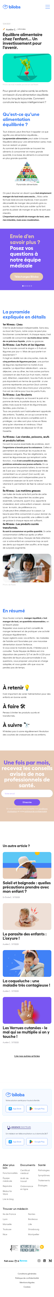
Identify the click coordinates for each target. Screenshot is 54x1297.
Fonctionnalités (10, 1173)
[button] (23, 286)
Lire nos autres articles (27, 1056)
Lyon (5, 1219)
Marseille (7, 1224)
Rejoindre (7, 1186)
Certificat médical (25, 1171)
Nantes (31, 1214)
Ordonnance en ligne (26, 1187)
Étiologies (42, 1185)
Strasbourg (33, 1229)
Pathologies (44, 1170)
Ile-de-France (9, 1214)
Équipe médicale (7, 1179)
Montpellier (33, 1234)
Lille (30, 1224)
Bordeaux (33, 1219)
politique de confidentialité (36, 811)
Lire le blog (8, 1199)
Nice (5, 1234)
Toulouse (7, 1229)
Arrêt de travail (24, 1179)
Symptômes (44, 1175)
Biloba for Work (7, 1192)
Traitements (44, 1180)
